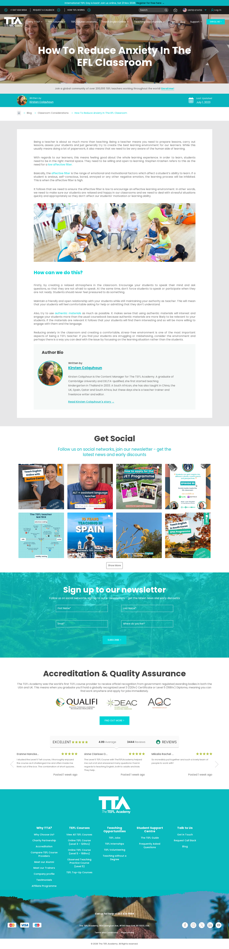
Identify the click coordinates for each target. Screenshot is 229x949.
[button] (41, 486)
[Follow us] (210, 925)
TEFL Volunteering (114, 849)
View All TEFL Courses (79, 834)
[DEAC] (121, 704)
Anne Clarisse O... (96, 754)
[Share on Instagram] (193, 925)
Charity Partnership (44, 840)
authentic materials (68, 313)
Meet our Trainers (44, 868)
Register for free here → (150, 3)
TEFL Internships (114, 843)
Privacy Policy (127, 932)
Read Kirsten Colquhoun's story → (91, 402)
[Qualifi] (76, 704)
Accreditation (44, 846)
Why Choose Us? (44, 834)
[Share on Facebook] (185, 925)
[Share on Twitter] (202, 925)
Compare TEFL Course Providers (44, 854)
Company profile (44, 874)
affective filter (60, 173)
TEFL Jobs (114, 837)
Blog (182, 21)
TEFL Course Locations (84, 21)
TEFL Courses (55, 21)
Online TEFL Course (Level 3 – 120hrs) (79, 842)
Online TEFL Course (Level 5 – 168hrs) (79, 851)
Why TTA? (34, 21)
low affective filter (60, 164)
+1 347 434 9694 (18, 10)
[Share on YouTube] (218, 925)
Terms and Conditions (106, 932)
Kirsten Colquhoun (41, 102)
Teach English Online (114, 21)
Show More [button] (114, 565)
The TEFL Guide (150, 837)
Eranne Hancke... (28, 754)
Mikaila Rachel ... (163, 754)
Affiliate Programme (44, 886)
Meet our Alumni (44, 862)
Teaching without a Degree (114, 857)
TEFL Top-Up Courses (79, 872)
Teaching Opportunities (148, 21)
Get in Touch (185, 834)
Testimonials (44, 880)
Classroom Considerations (53, 113)
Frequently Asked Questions (149, 845)
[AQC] (159, 703)
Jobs (172, 21)
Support (194, 21)
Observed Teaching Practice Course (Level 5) (79, 863)
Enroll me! (167, 88)
